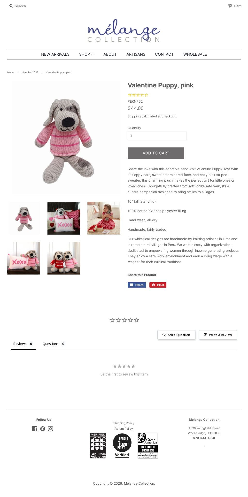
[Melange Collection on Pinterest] (42, 430)
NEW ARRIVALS (55, 54)
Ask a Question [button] (179, 335)
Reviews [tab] (19, 343)
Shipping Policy (123, 423)
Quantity (134, 128)
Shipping (134, 116)
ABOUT (110, 54)
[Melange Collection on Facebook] (35, 430)
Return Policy (124, 428)
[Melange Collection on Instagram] (50, 430)
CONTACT (164, 54)
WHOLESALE (195, 54)
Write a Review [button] (220, 335)
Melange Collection (139, 483)
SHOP (85, 54)
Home (10, 72)
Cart (237, 6)
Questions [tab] (51, 343)
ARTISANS (135, 54)
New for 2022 (30, 72)
